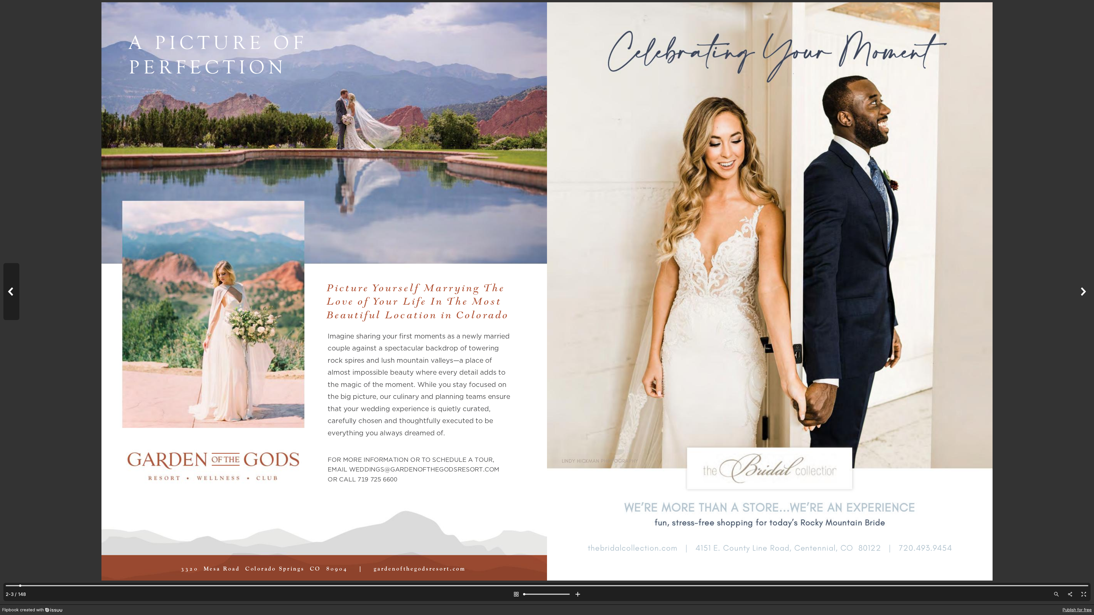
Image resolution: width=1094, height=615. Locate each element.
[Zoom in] (577, 594)
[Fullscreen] (1083, 594)
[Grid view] (516, 594)
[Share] (1070, 594)
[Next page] (1082, 302)
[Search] (1056, 594)
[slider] (547, 594)
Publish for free (1077, 609)
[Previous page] (11, 302)
